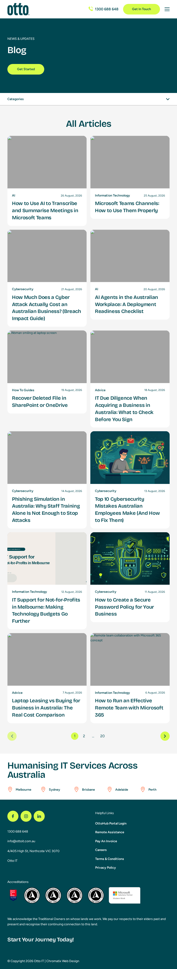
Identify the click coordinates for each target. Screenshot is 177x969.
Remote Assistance (109, 832)
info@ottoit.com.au (21, 841)
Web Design (70, 961)
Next (165, 736)
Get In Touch (141, 9)
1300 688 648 (17, 831)
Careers (101, 850)
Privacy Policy (105, 868)
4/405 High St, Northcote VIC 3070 (33, 851)
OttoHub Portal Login (111, 823)
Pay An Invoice (106, 841)
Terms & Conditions (109, 859)
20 (102, 736)
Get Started (26, 69)
